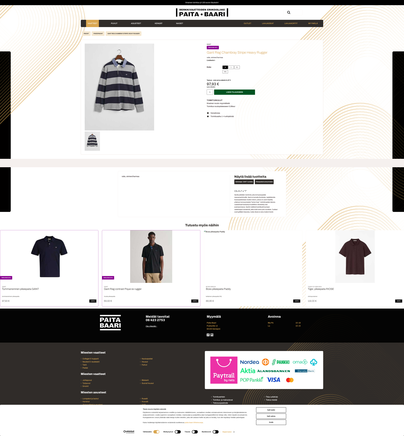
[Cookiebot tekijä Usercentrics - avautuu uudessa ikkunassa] (129, 431)
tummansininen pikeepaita (10, 296)
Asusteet (136, 23)
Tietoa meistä (271, 400)
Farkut (145, 365)
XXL (225, 71)
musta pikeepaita (109, 296)
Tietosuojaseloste (220, 403)
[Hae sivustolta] (289, 12)
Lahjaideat (268, 23)
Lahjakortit (291, 23)
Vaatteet (92, 23)
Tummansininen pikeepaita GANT (20, 289)
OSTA (93, 301)
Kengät (158, 23)
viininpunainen (312, 296)
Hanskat (86, 402)
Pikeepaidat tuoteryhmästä (264, 182)
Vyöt (144, 405)
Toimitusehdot (219, 397)
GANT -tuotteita (248, 182)
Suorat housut (148, 383)
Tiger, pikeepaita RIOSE (321, 289)
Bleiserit (145, 380)
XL (237, 67)
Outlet (247, 23)
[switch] (178, 431)
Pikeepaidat (98, 33)
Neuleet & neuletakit (90, 362)
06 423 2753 (155, 320)
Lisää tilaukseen (234, 92)
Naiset (179, 23)
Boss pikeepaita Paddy (218, 289)
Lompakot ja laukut (90, 399)
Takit (84, 365)
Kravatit (145, 402)
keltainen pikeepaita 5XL (214, 296)
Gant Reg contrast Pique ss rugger (123, 289)
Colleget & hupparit (90, 359)
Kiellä (271, 422)
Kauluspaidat (147, 359)
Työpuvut (86, 383)
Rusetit (145, 399)
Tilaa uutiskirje (272, 397)
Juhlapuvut (87, 380)
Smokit (85, 386)
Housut (145, 362)
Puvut (114, 23)
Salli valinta (271, 416)
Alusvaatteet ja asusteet (92, 405)
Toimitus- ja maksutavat (223, 400)
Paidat (86, 33)
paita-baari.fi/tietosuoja (194, 422)
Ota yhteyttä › (151, 326)
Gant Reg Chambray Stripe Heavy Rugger (124, 33)
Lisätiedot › (211, 60)
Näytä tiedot (227, 432)
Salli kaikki (271, 410)
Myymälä (313, 23)
